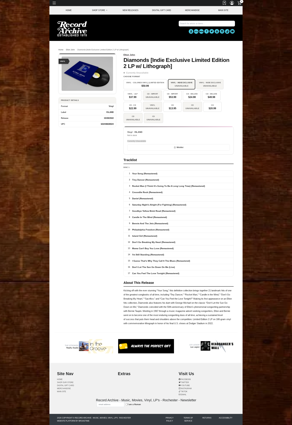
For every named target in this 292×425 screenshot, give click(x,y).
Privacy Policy (170, 419)
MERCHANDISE (192, 10)
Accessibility (225, 418)
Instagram (186, 388)
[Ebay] (196, 31)
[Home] (72, 29)
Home (60, 50)
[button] (99, 10)
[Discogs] (201, 31)
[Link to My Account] (232, 3)
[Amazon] (191, 31)
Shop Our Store (65, 382)
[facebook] (206, 31)
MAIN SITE (223, 10)
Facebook (186, 379)
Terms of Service (188, 419)
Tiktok (184, 391)
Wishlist (180, 147)
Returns (206, 418)
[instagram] (222, 31)
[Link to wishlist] (224, 3)
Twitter (185, 382)
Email (183, 395)
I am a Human (134, 404)
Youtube (185, 385)
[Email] (232, 31)
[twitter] (211, 31)
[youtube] (216, 31)
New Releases (130, 10)
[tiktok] (227, 31)
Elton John (70, 50)
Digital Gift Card (161, 10)
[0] (240, 3)
